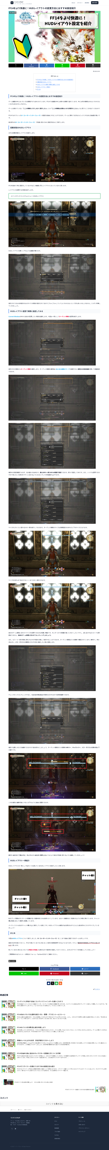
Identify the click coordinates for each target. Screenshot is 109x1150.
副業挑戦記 (57, 1138)
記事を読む (95, 2)
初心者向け (12, 961)
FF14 (55, 1121)
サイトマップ (82, 1131)
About (73, 3)
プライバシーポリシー (84, 1128)
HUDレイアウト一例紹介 (43, 87)
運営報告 (87, 3)
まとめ (39, 89)
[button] (93, 65)
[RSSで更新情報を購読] (60, 983)
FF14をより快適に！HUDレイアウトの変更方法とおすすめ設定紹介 (55, 79)
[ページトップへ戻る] (105, 1147)
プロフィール (82, 1121)
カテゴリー (80, 3)
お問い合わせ (82, 1124)
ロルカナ (56, 1124)
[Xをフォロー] (52, 983)
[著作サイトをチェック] (48, 983)
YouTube (56, 1135)
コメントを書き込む (54, 1104)
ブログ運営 (57, 1131)
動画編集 (56, 1128)
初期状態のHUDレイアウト (44, 82)
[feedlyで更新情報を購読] (56, 983)
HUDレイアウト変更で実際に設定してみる (48, 84)
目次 (52, 76)
